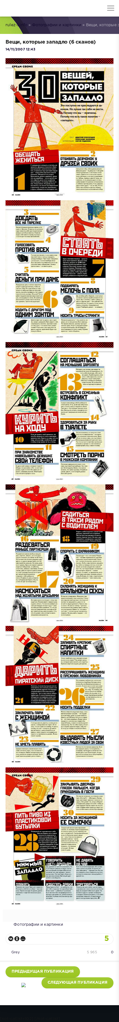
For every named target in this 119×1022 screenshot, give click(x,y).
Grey (15, 952)
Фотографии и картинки (57, 25)
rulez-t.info (16, 25)
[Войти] (25, 8)
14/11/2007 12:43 (20, 49)
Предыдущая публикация (43, 971)
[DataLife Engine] (8, 8)
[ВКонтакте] (10, 938)
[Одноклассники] (16, 938)
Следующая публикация (77, 982)
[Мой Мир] (22, 938)
